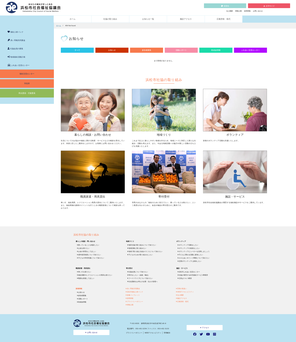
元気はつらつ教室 (185, 278)
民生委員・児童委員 (27, 93)
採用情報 (247, 11)
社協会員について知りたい (138, 272)
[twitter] (201, 334)
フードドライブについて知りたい (140, 278)
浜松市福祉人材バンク (135, 292)
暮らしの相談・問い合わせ (85, 241)
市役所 (27, 83)
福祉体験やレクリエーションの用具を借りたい (95, 275)
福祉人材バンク (16, 32)
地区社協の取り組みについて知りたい (142, 245)
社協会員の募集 (16, 49)
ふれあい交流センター (20, 65)
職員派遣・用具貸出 (83, 268)
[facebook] (194, 334)
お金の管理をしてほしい (87, 251)
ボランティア (181, 241)
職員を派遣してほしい (86, 278)
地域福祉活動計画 (17, 57)
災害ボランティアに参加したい (190, 261)
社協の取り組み (110, 19)
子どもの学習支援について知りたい (91, 258)
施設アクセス (186, 19)
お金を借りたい (83, 248)
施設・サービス (182, 268)
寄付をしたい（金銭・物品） (139, 275)
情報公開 (238, 11)
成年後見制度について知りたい (89, 255)
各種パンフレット (133, 295)
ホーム (73, 19)
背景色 (226, 6)
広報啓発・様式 (223, 19)
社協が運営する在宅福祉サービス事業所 (193, 275)
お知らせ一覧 (148, 19)
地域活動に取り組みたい (137, 248)
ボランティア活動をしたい (188, 245)
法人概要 (229, 11)
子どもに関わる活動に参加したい (191, 255)
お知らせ (112, 50)
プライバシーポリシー (135, 301)
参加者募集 (146, 50)
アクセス (205, 328)
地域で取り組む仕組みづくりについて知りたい (145, 251)
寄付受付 (129, 268)
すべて (77, 50)
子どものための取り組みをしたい (140, 255)
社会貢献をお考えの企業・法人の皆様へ (143, 281)
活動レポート (181, 50)
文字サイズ (270, 6)
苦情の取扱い (182, 288)
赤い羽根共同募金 (17, 40)
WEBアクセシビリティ (185, 292)
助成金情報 (215, 50)
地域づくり (130, 241)
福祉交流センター (27, 74)
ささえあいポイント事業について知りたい (194, 258)
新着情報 (79, 288)
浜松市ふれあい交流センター (189, 272)
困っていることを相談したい (88, 245)
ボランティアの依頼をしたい (189, 248)
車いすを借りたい (84, 272)
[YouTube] (208, 334)
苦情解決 (167, 333)
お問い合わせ (258, 11)
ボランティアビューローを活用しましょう (194, 251)
